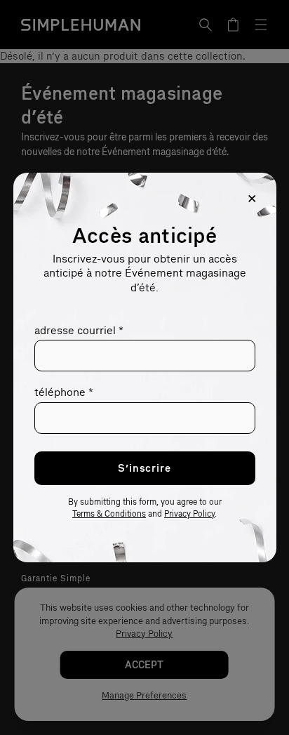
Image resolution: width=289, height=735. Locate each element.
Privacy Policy (189, 514)
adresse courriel (78, 330)
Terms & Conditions (109, 514)
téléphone (63, 392)
